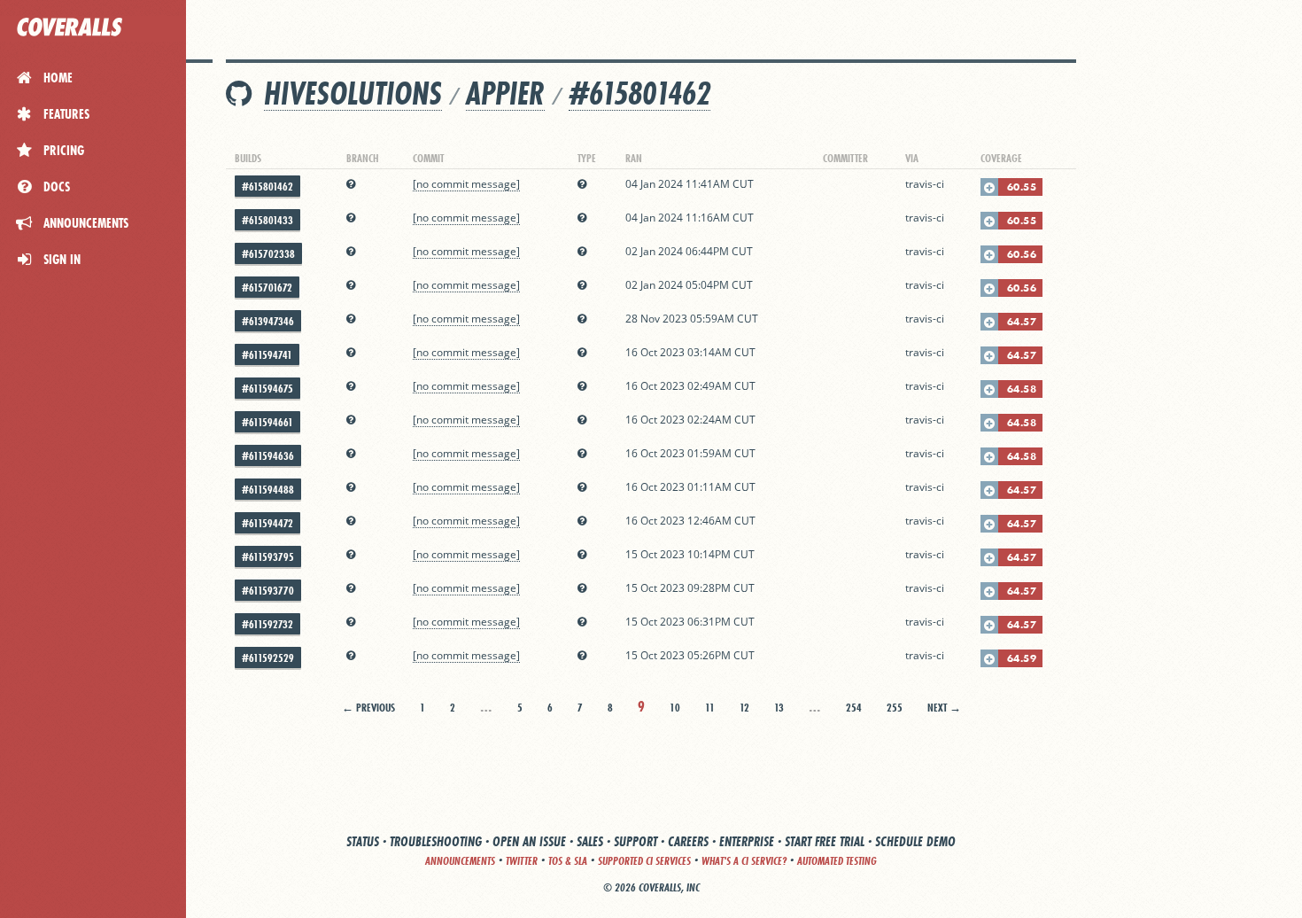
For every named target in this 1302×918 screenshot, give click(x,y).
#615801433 (267, 220)
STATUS (362, 841)
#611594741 (267, 354)
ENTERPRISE (746, 841)
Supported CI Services (644, 860)
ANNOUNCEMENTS (460, 860)
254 (854, 707)
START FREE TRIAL (824, 841)
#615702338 (268, 253)
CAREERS (688, 841)
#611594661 (267, 422)
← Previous (368, 707)
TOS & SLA (567, 860)
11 (710, 707)
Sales (590, 841)
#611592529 (268, 657)
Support (635, 841)
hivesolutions (353, 93)
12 (744, 707)
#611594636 (268, 455)
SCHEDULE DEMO (915, 841)
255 (895, 707)
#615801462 (639, 93)
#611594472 (267, 523)
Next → (944, 707)
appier (505, 93)
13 (779, 707)
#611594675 (267, 388)
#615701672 (267, 287)
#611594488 (268, 489)
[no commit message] (466, 184)
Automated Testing (837, 860)
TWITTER (522, 860)
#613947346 (268, 321)
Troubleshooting (436, 841)
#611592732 (267, 624)
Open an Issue (529, 841)
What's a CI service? (744, 860)
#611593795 (268, 556)
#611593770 (268, 590)
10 (675, 707)
